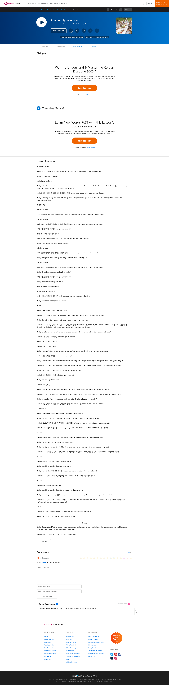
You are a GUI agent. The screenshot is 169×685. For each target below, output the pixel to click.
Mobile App (47, 659)
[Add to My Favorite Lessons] (77, 30)
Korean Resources (50, 653)
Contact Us (91, 656)
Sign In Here (91, 95)
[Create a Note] (84, 30)
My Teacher (54, 4)
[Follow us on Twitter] (111, 654)
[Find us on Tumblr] (111, 658)
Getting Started (93, 639)
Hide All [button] (44, 541)
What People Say (71, 645)
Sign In (149, 3)
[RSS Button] (38, 558)
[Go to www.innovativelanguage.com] (84, 675)
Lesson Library (40, 9)
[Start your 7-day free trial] (116, 638)
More (63, 4)
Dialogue (44, 46)
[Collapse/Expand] (84, 552)
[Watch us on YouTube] (115, 654)
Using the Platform (94, 648)
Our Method (70, 636)
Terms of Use (117, 679)
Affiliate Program (71, 662)
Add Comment (46, 596)
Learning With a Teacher (96, 653)
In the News (70, 650)
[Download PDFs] (90, 30)
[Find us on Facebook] (119, 654)
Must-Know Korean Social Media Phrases (57, 9)
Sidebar (129, 10)
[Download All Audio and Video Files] (97, 30)
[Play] (38, 108)
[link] (108, 9)
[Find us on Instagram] (115, 658)
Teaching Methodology (95, 650)
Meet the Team (71, 642)
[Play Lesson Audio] (41, 22)
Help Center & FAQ (94, 636)
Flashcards (47, 642)
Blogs (68, 659)
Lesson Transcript (77, 46)
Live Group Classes (50, 650)
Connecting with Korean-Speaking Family (97, 37)
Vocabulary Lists (49, 645)
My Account (92, 645)
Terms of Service (104, 681)
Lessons (31, 4)
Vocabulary (42, 4)
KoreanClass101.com (96, 679)
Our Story (69, 639)
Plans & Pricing (71, 648)
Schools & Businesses (73, 656)
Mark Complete (58, 30)
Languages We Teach (73, 653)
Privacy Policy (107, 679)
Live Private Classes (50, 648)
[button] (143, 3)
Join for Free (84, 87)
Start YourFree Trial (160, 3)
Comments (93, 46)
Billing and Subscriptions (95, 642)
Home (46, 636)
